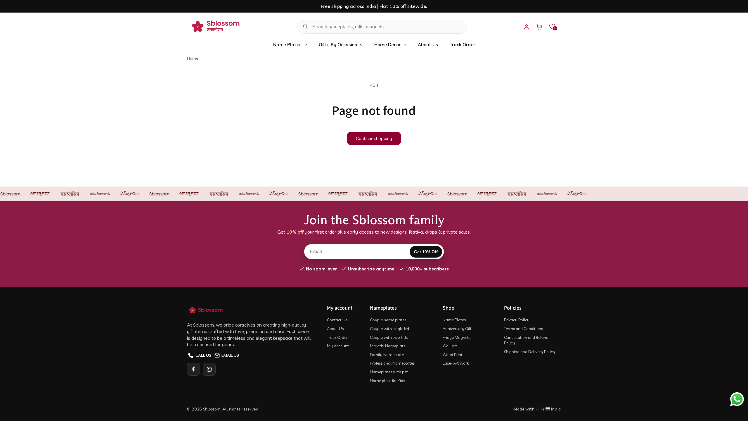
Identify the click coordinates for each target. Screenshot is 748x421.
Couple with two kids (389, 337)
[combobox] (382, 27)
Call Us (203, 355)
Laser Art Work (456, 363)
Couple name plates (388, 319)
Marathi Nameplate (388, 345)
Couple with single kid (389, 328)
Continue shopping (374, 138)
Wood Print (453, 354)
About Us (335, 328)
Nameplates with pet (389, 372)
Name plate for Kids (387, 380)
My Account (338, 345)
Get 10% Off (426, 251)
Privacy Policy (516, 319)
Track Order (337, 337)
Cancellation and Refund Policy (526, 340)
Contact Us (337, 319)
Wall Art (450, 345)
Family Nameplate (387, 354)
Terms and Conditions (523, 328)
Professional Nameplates (392, 363)
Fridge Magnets (456, 337)
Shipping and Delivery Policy (529, 351)
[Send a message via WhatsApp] (737, 399)
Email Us (230, 355)
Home (192, 58)
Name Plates (454, 319)
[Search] (305, 26)
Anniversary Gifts (458, 328)
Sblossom (212, 409)
